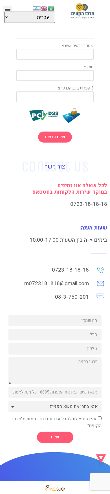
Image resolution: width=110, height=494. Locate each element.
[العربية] (51, 7)
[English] (44, 7)
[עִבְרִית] (36, 7)
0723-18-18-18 (88, 204)
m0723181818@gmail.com (56, 283)
